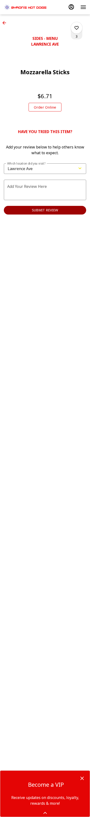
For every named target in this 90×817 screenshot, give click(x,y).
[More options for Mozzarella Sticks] (76, 28)
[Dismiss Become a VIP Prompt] (82, 778)
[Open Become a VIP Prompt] (45, 813)
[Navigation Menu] (83, 7)
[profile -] (71, 7)
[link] (45, 107)
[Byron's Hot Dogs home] (25, 7)
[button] (6, 22)
